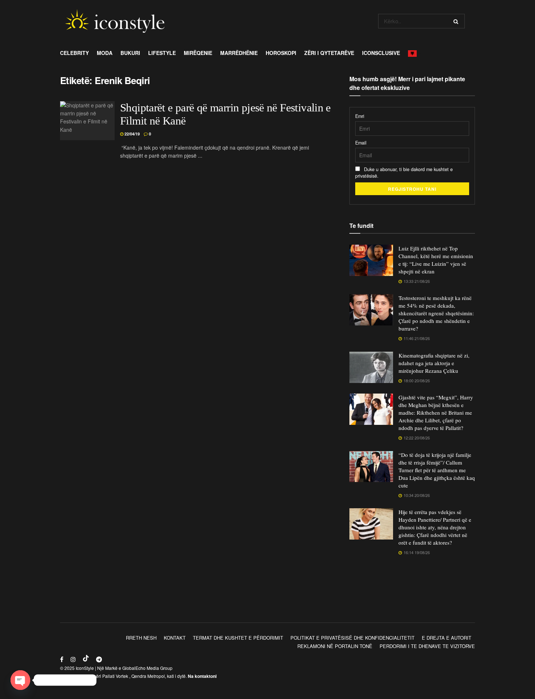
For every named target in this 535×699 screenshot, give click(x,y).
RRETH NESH (141, 637)
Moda (104, 52)
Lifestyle (162, 52)
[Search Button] (457, 21)
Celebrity (74, 52)
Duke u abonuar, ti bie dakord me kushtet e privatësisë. (404, 172)
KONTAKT (175, 637)
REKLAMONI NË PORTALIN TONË (334, 646)
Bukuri (130, 52)
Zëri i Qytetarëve (329, 52)
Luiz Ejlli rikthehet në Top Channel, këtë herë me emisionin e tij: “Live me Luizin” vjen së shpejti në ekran (436, 260)
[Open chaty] (20, 680)
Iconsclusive (381, 52)
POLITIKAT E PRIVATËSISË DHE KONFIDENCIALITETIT (352, 637)
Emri (359, 116)
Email (360, 142)
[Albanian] (414, 53)
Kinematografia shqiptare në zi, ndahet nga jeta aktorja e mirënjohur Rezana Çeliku (434, 363)
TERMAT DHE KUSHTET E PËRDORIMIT (238, 637)
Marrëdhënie (239, 52)
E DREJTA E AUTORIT (446, 637)
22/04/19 (131, 134)
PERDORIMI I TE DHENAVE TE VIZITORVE (427, 646)
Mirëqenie (198, 52)
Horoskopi (281, 52)
